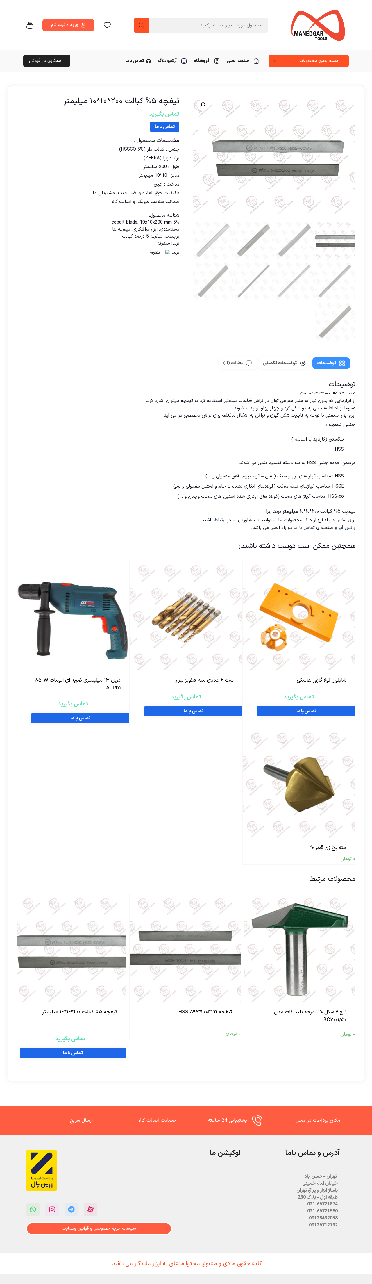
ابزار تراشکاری (145, 229)
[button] (202, 105)
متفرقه (163, 243)
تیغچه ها (121, 229)
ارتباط (220, 520)
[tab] (331, 363)
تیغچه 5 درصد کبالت (142, 236)
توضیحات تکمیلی (280, 363)
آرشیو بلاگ (167, 61)
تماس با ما (165, 126)
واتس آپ (346, 527)
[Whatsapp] (33, 1209)
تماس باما (135, 61)
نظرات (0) (233, 363)
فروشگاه (202, 61)
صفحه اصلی (238, 61)
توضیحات (326, 363)
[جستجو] (141, 25)
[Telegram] (71, 1209)
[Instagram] (52, 1209)
